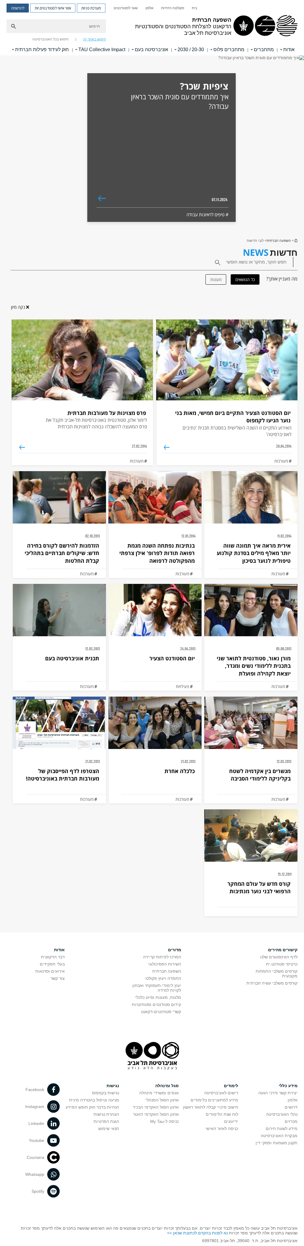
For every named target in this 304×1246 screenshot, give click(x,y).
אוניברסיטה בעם (151, 49)
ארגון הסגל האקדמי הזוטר (156, 1114)
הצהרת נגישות (106, 1114)
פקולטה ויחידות (172, 8)
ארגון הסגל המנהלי (162, 1100)
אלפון (149, 8)
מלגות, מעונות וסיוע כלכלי (158, 997)
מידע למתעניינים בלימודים (214, 1100)
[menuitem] (194, 8)
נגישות (113, 1085)
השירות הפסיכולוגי (164, 964)
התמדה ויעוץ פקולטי (163, 978)
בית (194, 8)
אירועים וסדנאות (50, 971)
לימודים (231, 1085)
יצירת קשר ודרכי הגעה (277, 1092)
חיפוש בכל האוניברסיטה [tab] (50, 39)
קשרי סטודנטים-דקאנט (161, 1011)
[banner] (152, 27)
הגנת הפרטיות (106, 1121)
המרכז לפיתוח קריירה (162, 957)
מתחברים (264, 49)
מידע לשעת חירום (281, 1128)
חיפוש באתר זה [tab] (94, 39)
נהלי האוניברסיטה (281, 1114)
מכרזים (291, 1121)
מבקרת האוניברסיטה (279, 1135)
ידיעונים (231, 1121)
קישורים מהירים (282, 949)
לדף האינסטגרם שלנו (278, 957)
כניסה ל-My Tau (164, 1121)
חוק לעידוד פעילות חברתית (42, 49)
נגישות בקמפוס (105, 1092)
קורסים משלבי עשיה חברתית (271, 983)
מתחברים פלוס (228, 49)
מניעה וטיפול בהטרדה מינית (94, 1100)
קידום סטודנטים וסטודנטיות (156, 1004)
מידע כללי (288, 1085)
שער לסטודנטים (126, 8)
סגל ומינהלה (167, 1085)
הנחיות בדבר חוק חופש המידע (92, 1107)
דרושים (291, 1107)
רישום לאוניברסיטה (221, 1092)
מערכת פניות (91, 8)
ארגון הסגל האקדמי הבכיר (156, 1107)
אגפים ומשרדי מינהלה (159, 1092)
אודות (59, 949)
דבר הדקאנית (53, 957)
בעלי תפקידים (52, 964)
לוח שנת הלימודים (222, 1114)
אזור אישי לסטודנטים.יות (53, 8)
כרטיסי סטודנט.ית (281, 964)
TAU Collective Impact (101, 49)
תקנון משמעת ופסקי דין (276, 1142)
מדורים (174, 949)
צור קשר (57, 978)
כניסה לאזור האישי (221, 1128)
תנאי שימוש (108, 1128)
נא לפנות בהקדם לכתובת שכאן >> (197, 1233)
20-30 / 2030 (191, 49)
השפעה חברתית (296, 240)
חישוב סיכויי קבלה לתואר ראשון (210, 1107)
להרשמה (17, 8)
